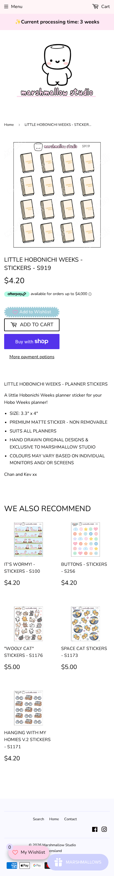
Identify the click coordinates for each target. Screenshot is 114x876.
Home (9, 124)
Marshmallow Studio (59, 845)
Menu (16, 7)
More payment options (32, 357)
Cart (105, 7)
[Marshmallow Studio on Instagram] (104, 830)
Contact (70, 819)
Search (38, 819)
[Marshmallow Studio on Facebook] (95, 830)
